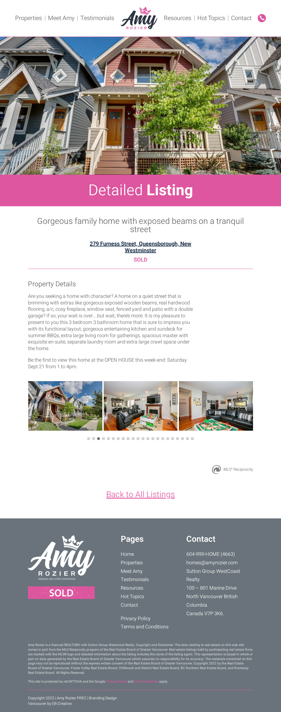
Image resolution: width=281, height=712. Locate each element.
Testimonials (97, 18)
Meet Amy (61, 18)
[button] (88, 438)
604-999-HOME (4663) (210, 554)
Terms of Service (146, 681)
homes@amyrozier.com (212, 563)
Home (127, 554)
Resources (177, 18)
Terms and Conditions (144, 627)
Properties (28, 18)
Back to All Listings (140, 495)
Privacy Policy (136, 618)
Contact (241, 18)
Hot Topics (211, 18)
